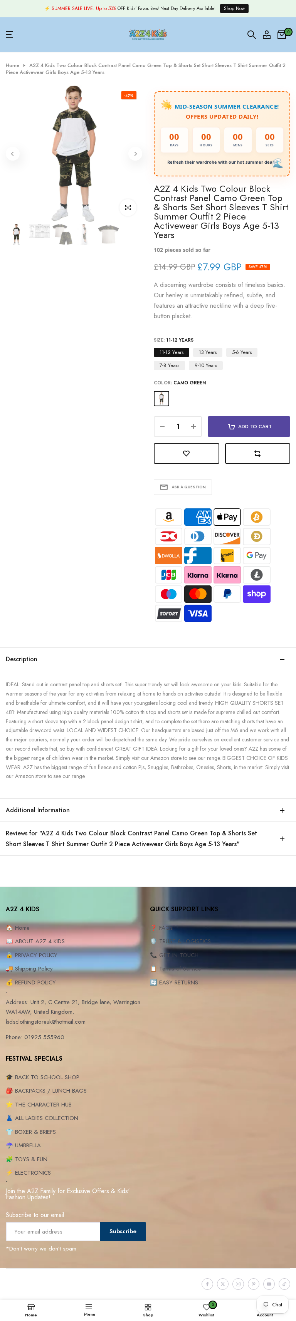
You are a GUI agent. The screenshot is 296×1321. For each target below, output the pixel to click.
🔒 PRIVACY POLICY (31, 955)
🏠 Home (18, 928)
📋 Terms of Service (175, 968)
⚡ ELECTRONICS (28, 1172)
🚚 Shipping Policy (29, 968)
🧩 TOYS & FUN (26, 1159)
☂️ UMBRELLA (23, 1145)
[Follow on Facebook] (207, 1284)
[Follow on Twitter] (223, 1284)
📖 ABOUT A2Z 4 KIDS (35, 941)
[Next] (135, 154)
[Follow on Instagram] (238, 1284)
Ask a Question (189, 487)
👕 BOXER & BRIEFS (31, 1132)
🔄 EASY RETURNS (174, 982)
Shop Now (234, 8)
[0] (282, 34)
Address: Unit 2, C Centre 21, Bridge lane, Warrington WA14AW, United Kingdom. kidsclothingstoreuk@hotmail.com (73, 1012)
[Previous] (13, 154)
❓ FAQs (161, 928)
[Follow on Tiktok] (284, 1284)
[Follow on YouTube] (269, 1284)
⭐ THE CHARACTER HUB (39, 1104)
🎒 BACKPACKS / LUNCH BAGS (46, 1090)
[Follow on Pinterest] (253, 1284)
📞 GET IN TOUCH (174, 955)
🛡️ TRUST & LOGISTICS (180, 941)
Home (12, 65)
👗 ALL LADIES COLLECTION (42, 1118)
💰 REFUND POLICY (31, 982)
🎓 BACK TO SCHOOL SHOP (42, 1077)
